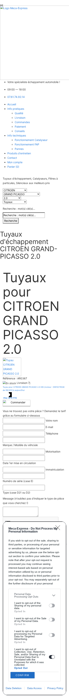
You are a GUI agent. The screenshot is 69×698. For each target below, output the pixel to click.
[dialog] (34, 608)
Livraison (20, 117)
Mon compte (14, 162)
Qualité (19, 113)
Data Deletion (14, 688)
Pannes (19, 148)
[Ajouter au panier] (16, 403)
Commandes (22, 122)
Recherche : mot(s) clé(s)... (19, 208)
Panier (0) (13, 166)
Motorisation (53, 451)
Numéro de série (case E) (18, 481)
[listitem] (34, 595)
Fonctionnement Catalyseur (31, 139)
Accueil (11, 104)
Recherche (10, 220)
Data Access (34, 688)
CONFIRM (22, 675)
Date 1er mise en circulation (19, 463)
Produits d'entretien (19, 153)
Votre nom (52, 420)
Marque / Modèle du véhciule (20, 445)
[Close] (58, 528)
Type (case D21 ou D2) (16, 492)
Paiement (20, 126)
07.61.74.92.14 (16, 96)
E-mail (49, 427)
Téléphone (52, 433)
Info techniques (16, 135)
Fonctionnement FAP (27, 144)
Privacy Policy (55, 688)
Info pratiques (15, 108)
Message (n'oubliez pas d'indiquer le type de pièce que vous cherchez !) (33, 501)
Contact (12, 157)
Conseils (20, 131)
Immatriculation (55, 469)
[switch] (52, 605)
